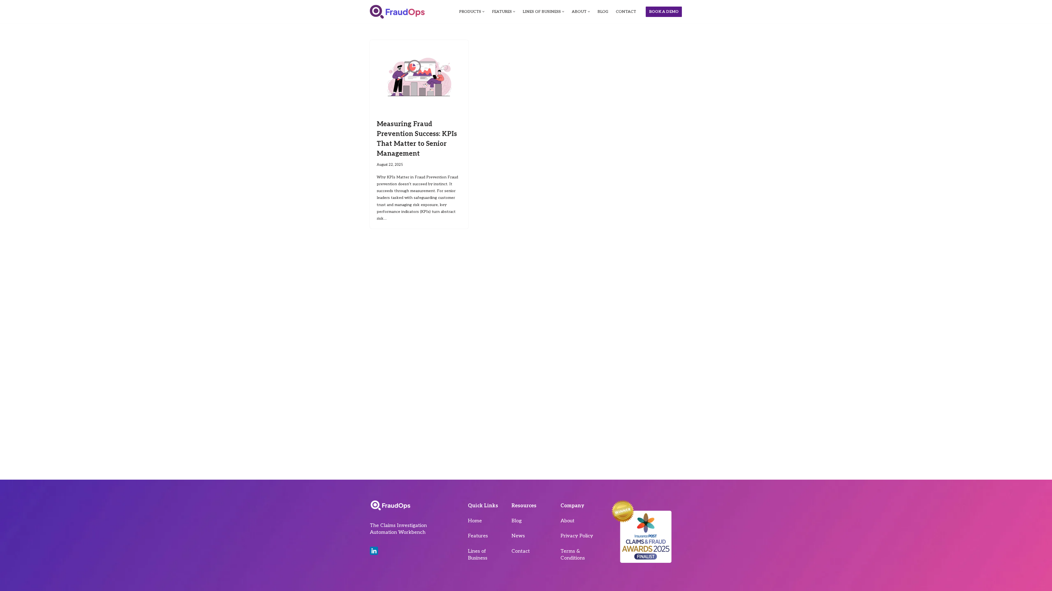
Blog (516, 521)
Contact (520, 551)
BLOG (603, 11)
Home (475, 521)
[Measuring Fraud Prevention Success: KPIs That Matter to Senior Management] (419, 77)
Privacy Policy (577, 536)
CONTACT (626, 11)
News (518, 536)
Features (478, 536)
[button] (483, 12)
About (567, 521)
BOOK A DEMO (664, 11)
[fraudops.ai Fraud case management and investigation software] (397, 12)
